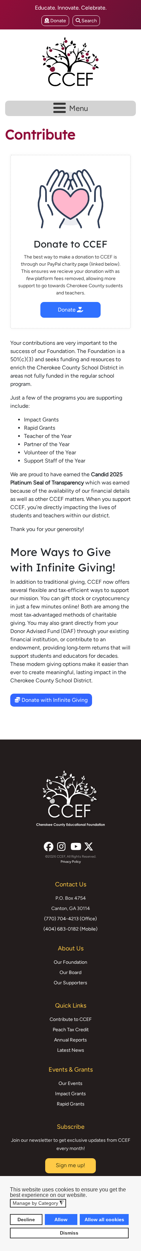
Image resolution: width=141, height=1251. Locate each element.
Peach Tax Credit (71, 1030)
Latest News (70, 1050)
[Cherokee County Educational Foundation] (70, 61)
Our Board (70, 972)
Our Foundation (70, 962)
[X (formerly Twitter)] (88, 844)
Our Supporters (70, 983)
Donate (57, 21)
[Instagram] (61, 844)
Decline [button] (26, 1219)
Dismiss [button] (69, 1233)
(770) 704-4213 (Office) (70, 919)
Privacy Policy (71, 861)
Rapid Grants (71, 1104)
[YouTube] (74, 844)
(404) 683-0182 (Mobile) (70, 929)
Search (88, 21)
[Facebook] (48, 844)
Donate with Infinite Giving (54, 700)
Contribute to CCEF (71, 1019)
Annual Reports (70, 1040)
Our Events (70, 1083)
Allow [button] (60, 1219)
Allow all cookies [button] (104, 1219)
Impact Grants (70, 1094)
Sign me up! (70, 1165)
